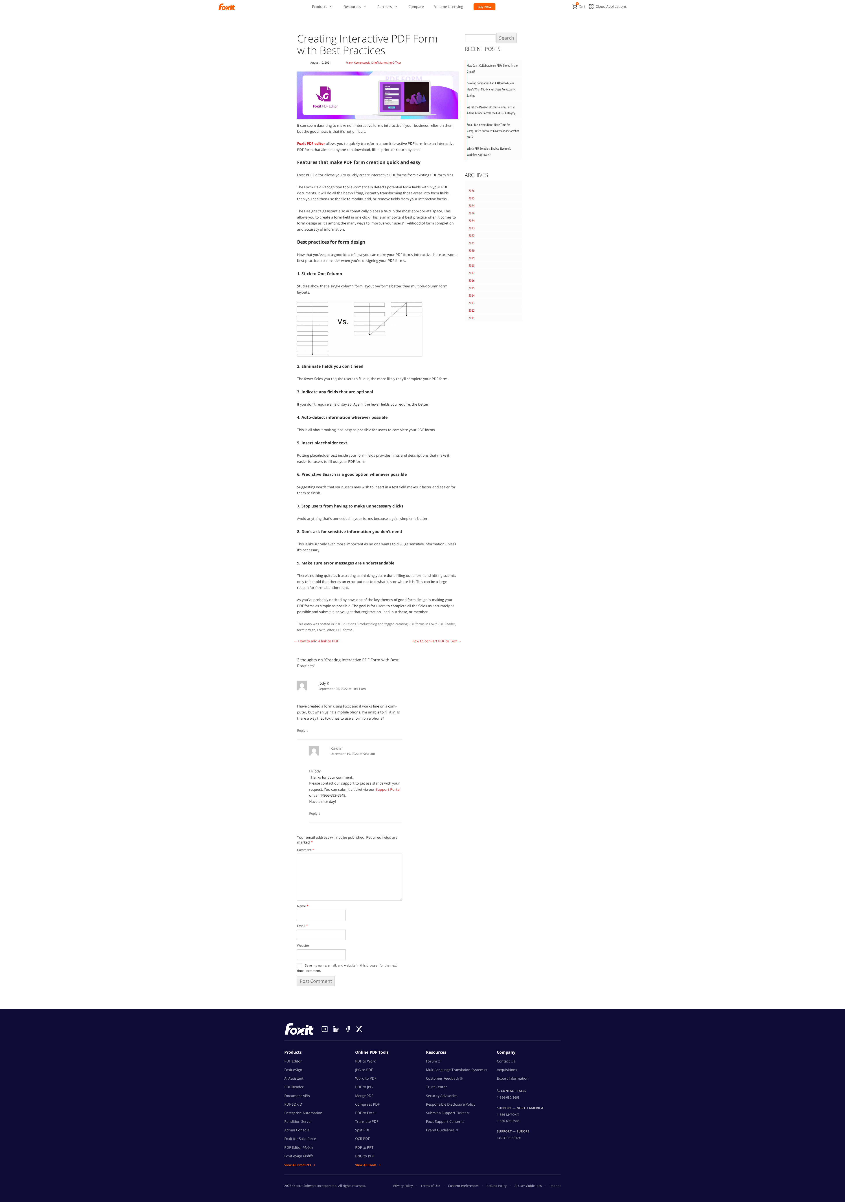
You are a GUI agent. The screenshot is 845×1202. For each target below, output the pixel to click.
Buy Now (484, 7)
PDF (291, 1104)
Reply (301, 730)
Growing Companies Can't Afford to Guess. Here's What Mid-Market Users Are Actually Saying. (491, 89)
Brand (440, 1130)
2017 (471, 273)
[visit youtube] (324, 1029)
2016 (471, 280)
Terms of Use (430, 1186)
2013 (471, 303)
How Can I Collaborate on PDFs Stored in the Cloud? (492, 68)
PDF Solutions (345, 624)
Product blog (367, 624)
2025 (471, 198)
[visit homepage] (226, 6)
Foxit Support (443, 1121)
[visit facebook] (347, 1029)
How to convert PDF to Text (436, 641)
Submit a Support (446, 1112)
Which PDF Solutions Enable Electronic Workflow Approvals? (489, 151)
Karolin (336, 748)
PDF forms (344, 630)
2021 (471, 243)
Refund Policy (497, 1186)
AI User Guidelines (528, 1186)
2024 (471, 206)
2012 (471, 310)
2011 (471, 318)
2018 (471, 265)
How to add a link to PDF (316, 641)
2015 (471, 288)
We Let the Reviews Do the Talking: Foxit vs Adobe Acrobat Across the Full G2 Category (491, 110)
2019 (471, 258)
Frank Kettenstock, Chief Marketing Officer (373, 62)
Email (302, 926)
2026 (471, 191)
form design (306, 630)
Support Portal (388, 789)
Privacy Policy (403, 1186)
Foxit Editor (325, 630)
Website (303, 945)
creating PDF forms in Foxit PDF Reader (425, 624)
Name (303, 906)
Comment (305, 850)
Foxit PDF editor (311, 143)
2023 (471, 228)
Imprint (555, 1186)
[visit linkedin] (336, 1029)
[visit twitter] (359, 1029)
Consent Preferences (463, 1186)
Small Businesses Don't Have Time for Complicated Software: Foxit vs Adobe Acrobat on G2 (493, 131)
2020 (471, 250)
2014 (471, 295)
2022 (471, 235)
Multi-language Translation (454, 1069)
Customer (442, 1078)
